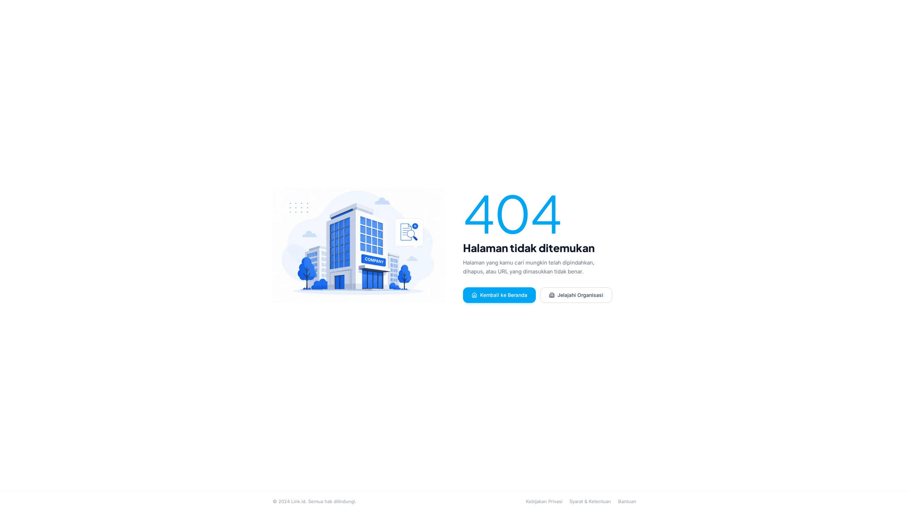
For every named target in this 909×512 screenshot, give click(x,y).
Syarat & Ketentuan (590, 501)
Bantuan (627, 501)
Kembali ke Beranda (503, 295)
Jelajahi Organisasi (580, 295)
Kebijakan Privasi (544, 501)
